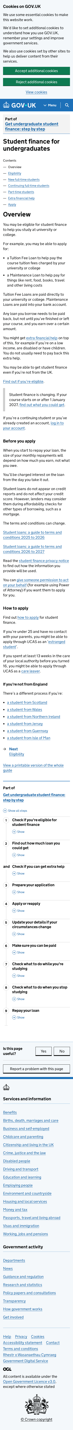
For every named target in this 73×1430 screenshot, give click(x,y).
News (8, 1268)
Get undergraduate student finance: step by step (31, 126)
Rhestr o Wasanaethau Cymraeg (29, 1354)
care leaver (30, 671)
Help (7, 1336)
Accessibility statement (22, 1342)
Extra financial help (21, 198)
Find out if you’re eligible (23, 381)
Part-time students (21, 192)
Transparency (14, 1301)
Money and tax (15, 1209)
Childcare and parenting (23, 1136)
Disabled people (16, 1161)
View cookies (36, 92)
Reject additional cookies (36, 82)
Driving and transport (20, 1169)
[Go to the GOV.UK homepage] (19, 105)
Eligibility (14, 173)
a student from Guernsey (27, 730)
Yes (46, 1051)
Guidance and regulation (23, 1276)
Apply (12, 204)
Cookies (37, 1336)
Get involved (13, 1317)
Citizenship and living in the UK (28, 1144)
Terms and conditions (20, 1348)
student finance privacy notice (44, 560)
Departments (14, 1260)
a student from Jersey (25, 723)
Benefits (10, 1112)
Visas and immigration (21, 1225)
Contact (53, 1342)
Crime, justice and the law (24, 1153)
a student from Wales (24, 709)
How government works (22, 1309)
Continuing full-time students (28, 186)
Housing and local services (25, 1201)
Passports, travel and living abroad (31, 1217)
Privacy (21, 1336)
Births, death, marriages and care (30, 1120)
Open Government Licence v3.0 (29, 1381)
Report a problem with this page (36, 1068)
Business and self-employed (26, 1128)
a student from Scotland (27, 702)
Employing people (18, 1185)
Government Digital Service (25, 1361)
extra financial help (42, 338)
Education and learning (22, 1177)
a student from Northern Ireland (33, 716)
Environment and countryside (27, 1193)
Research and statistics (22, 1284)
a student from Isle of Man (28, 738)
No (64, 1051)
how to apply (28, 617)
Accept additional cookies (36, 70)
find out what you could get (41, 404)
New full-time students (24, 179)
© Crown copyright (36, 1419)
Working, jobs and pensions (25, 1234)
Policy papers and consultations (29, 1292)
